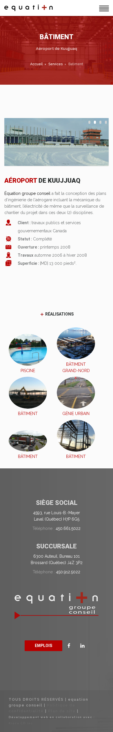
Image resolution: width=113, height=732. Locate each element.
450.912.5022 (68, 572)
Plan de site (62, 711)
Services (55, 64)
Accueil (36, 64)
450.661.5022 (68, 528)
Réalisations (59, 314)
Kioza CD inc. (21, 723)
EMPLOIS (43, 645)
